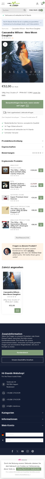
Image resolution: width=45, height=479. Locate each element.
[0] (42, 3)
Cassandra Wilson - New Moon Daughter (26, 29)
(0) (12, 38)
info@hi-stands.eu (13, 406)
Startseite (5, 29)
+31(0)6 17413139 (13, 393)
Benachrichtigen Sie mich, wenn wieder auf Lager (22, 104)
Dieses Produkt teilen (28, 117)
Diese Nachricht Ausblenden (28, 469)
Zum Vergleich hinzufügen (10, 117)
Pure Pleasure (22, 238)
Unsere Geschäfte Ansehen (22, 360)
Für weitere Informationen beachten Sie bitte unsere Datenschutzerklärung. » (23, 473)
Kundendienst (22, 352)
